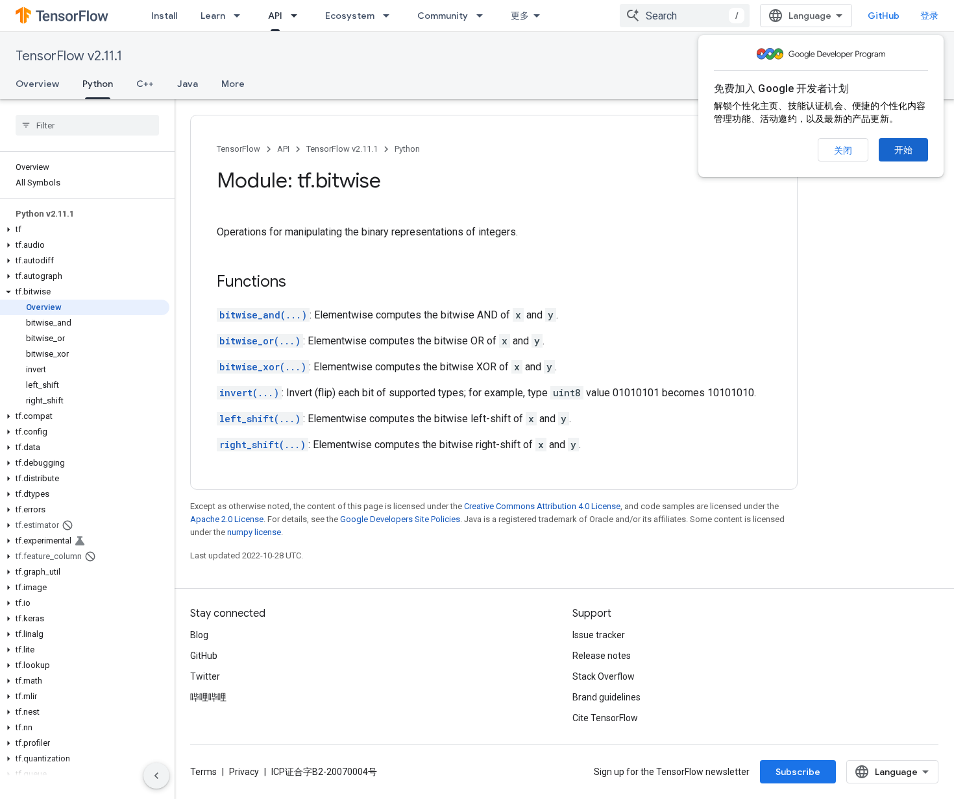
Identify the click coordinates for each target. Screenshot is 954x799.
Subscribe (798, 772)
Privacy (244, 772)
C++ (145, 83)
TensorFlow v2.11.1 (69, 56)
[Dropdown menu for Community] (483, 15)
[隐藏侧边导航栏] (156, 776)
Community (442, 15)
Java (187, 83)
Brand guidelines (606, 697)
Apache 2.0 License (226, 519)
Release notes (601, 655)
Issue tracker (598, 635)
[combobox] (685, 15)
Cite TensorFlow (605, 718)
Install (164, 15)
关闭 (843, 150)
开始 (903, 150)
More (233, 83)
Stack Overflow (603, 676)
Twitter (205, 676)
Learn (213, 15)
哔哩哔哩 (208, 697)
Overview (37, 83)
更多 (520, 15)
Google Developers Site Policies (400, 519)
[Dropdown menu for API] (297, 15)
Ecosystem (349, 15)
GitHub (883, 15)
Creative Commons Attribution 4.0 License (542, 506)
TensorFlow (238, 149)
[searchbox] (87, 125)
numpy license (254, 532)
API (275, 15)
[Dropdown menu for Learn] (240, 15)
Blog (199, 635)
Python (97, 83)
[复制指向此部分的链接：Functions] (299, 283)
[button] (84, 229)
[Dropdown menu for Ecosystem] (390, 15)
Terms (203, 772)
